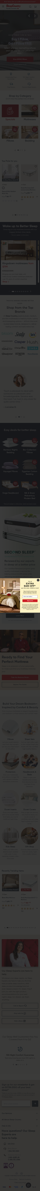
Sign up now (30, 600)
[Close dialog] (38, 580)
